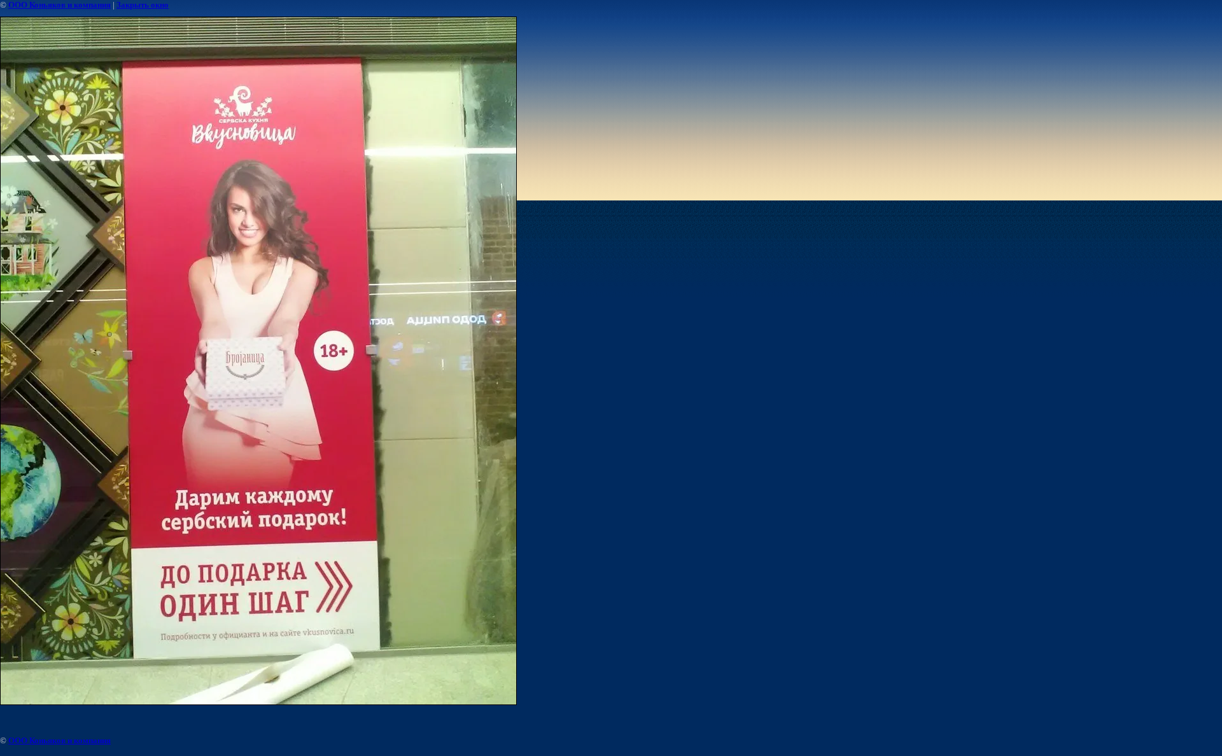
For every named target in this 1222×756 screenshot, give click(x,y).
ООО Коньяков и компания (59, 5)
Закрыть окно (142, 5)
